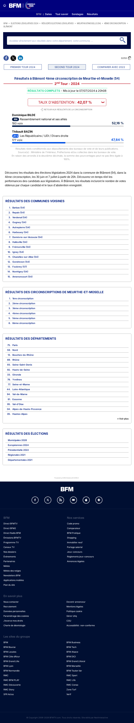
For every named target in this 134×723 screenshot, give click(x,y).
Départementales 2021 (20, 460)
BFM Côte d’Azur (11, 656)
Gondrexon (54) (21, 262)
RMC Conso (72, 685)
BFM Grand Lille (11, 661)
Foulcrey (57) (19, 266)
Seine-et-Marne (21, 384)
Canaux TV (8, 547)
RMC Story (8, 689)
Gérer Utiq (71, 616)
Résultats (92, 14)
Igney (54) (18, 252)
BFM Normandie (11, 670)
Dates (48, 14)
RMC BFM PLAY (11, 680)
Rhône (15, 360)
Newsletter (73, 500)
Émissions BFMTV (12, 537)
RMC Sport (71, 675)
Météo (6, 566)
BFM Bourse (9, 647)
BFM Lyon (8, 666)
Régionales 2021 (16, 455)
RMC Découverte (12, 685)
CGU (68, 620)
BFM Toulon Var (74, 670)
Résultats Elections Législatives (58, 23)
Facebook (35, 500)
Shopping (71, 537)
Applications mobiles (13, 580)
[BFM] (4, 5)
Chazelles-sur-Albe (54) (25, 257)
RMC (5, 675)
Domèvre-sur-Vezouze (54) (27, 237)
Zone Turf (71, 689)
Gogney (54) (19, 222)
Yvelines (17, 379)
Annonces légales (75, 561)
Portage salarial (75, 547)
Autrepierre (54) (21, 227)
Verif (68, 694)
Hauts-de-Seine (21, 369)
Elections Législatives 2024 (24, 23)
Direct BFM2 (9, 528)
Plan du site (9, 585)
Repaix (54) (18, 212)
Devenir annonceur (75, 602)
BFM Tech (71, 647)
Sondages (77, 14)
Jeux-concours (74, 552)
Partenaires (9, 561)
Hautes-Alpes (19, 414)
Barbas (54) (18, 207)
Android (98, 500)
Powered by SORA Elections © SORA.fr (66, 478)
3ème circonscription (23, 308)
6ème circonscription (23, 323)
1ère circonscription (23, 298)
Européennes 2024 (18, 445)
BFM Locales (9, 651)
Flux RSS (60, 500)
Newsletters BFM (11, 575)
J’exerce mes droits (13, 620)
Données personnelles (14, 611)
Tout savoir (61, 14)
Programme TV (11, 542)
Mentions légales (74, 606)
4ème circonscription (115, 23)
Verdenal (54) (19, 217)
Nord (15, 350)
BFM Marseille (73, 666)
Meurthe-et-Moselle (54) (89, 23)
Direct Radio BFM (12, 533)
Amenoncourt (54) (22, 276)
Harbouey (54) (20, 232)
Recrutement (9, 606)
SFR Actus (8, 694)
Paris (15, 345)
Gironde (16, 374)
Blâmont (7, 26)
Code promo (73, 523)
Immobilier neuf (74, 542)
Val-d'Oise (18, 404)
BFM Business (73, 642)
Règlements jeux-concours (80, 556)
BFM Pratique (73, 533)
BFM (38, 14)
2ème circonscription (23, 303)
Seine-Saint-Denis (22, 364)
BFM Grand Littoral (75, 661)
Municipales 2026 (17, 440)
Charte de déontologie (14, 625)
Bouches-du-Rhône (23, 355)
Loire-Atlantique (21, 389)
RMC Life (71, 680)
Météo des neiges (12, 570)
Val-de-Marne (19, 394)
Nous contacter (11, 602)
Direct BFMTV (10, 523)
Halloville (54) (19, 242)
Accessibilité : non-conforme (80, 625)
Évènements (9, 556)
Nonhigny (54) (20, 271)
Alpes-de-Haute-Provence (27, 409)
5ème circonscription (23, 318)
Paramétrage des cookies (16, 616)
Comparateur (73, 528)
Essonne (17, 399)
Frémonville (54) (21, 247)
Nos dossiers (9, 552)
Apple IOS (86, 500)
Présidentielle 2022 (18, 450)
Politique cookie (74, 611)
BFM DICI (71, 656)
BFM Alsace (72, 651)
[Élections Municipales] (20, 5)
